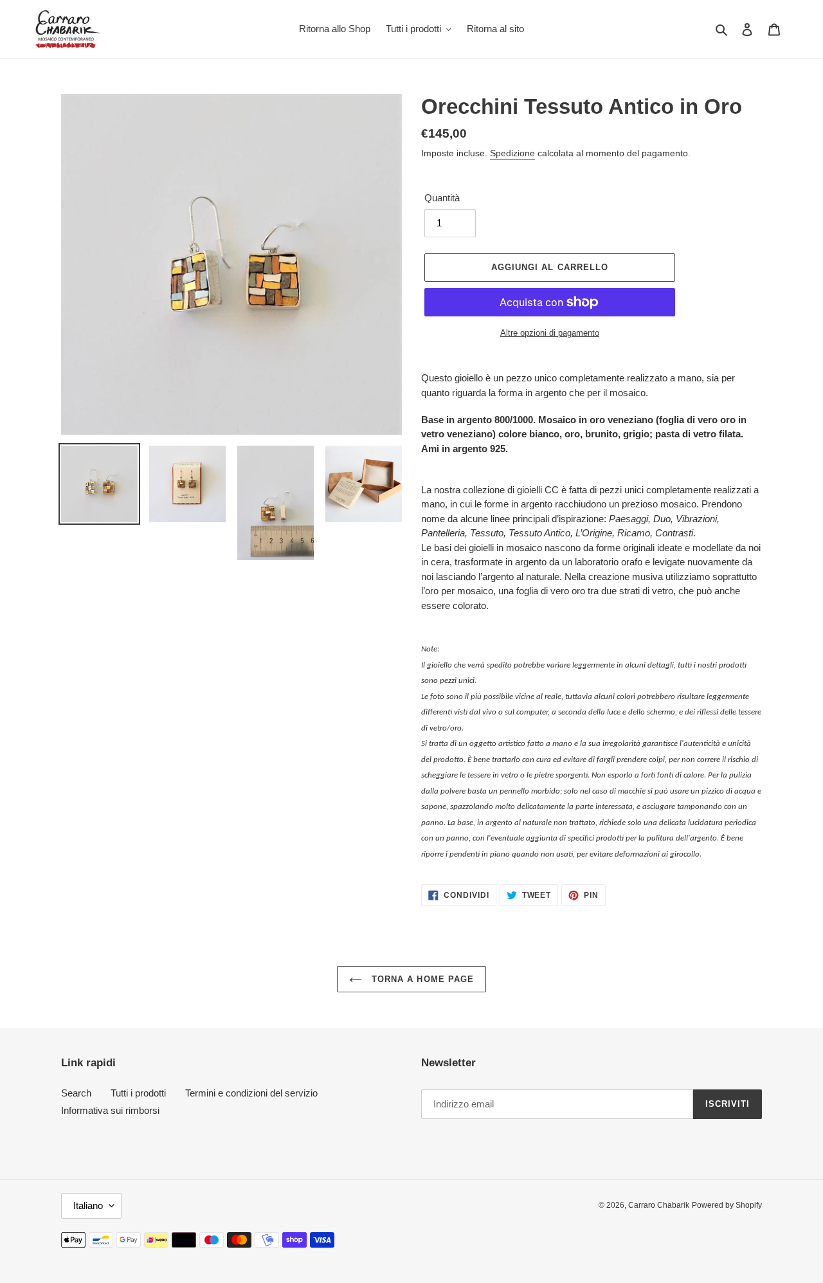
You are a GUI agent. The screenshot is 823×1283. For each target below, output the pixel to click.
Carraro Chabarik (658, 1205)
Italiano (88, 1205)
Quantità (442, 197)
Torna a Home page (421, 979)
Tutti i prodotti (138, 1092)
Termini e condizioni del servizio (251, 1092)
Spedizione (512, 153)
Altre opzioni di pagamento (549, 333)
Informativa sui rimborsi (110, 1110)
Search (76, 1092)
